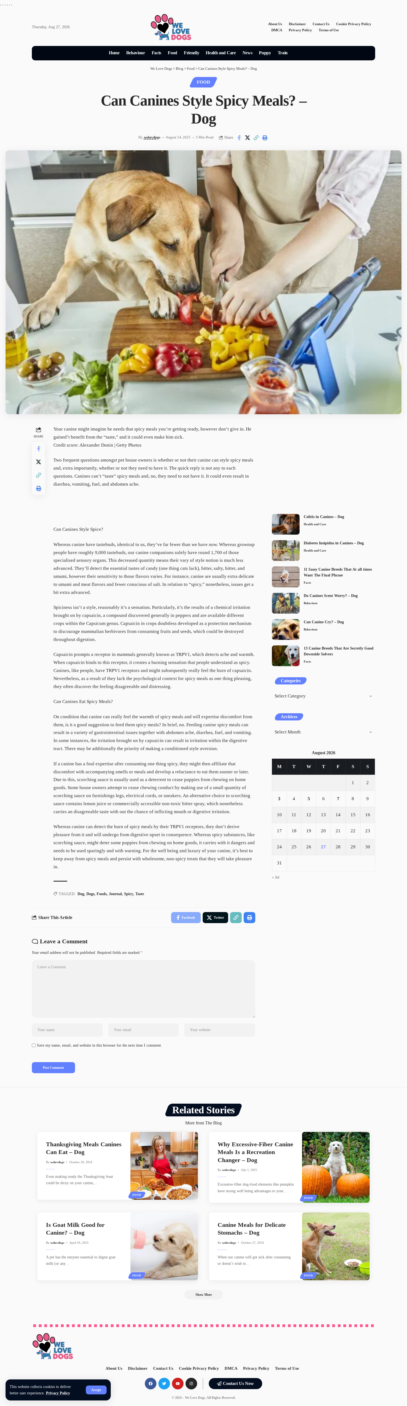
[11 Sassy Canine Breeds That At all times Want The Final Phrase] (286, 576)
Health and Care (315, 524)
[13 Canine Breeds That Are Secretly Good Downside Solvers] (286, 655)
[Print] (265, 137)
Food (203, 82)
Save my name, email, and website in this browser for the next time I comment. (99, 1045)
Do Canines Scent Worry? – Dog (331, 596)
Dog (81, 894)
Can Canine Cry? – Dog (324, 622)
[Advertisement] (323, 464)
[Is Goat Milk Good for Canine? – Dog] (164, 1246)
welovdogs (152, 137)
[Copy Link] (256, 137)
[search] (297, 53)
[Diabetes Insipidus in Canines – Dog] (286, 550)
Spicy (128, 894)
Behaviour (311, 603)
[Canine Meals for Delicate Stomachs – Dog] (336, 1246)
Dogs (90, 894)
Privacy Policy (58, 1393)
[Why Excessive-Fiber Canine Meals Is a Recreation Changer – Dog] (336, 1167)
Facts (307, 582)
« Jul (275, 877)
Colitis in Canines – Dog (324, 517)
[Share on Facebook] (239, 137)
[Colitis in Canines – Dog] (286, 524)
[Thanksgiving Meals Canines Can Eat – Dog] (164, 1166)
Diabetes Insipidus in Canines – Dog (334, 543)
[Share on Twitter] (247, 137)
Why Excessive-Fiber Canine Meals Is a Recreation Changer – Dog (255, 1152)
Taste (139, 894)
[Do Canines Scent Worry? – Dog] (286, 603)
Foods (102, 894)
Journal (115, 894)
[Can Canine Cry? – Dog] (286, 629)
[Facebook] (150, 1383)
